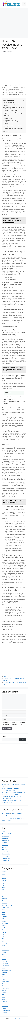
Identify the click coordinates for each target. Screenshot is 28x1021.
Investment (7, 676)
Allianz (3, 876)
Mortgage (4, 972)
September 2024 (6, 833)
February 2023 (6, 854)
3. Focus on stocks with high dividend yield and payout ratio (14, 108)
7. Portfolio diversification (10, 120)
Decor (3, 914)
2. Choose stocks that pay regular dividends (12, 104)
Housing (4, 956)
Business (4, 903)
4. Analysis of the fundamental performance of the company (11, 111)
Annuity (4, 878)
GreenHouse (5, 943)
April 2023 (4, 849)
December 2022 (6, 858)
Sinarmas (4, 990)
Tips (3, 1003)
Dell (3, 918)
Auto (3, 889)
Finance (4, 927)
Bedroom (4, 898)
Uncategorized (6, 1010)
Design (4, 921)
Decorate (4, 916)
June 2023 (5, 845)
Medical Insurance (6, 970)
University (4, 1012)
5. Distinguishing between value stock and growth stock (14, 114)
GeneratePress (18, 1018)
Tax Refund (5, 1001)
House (3, 954)
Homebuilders (5, 950)
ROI (3, 983)
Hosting (4, 952)
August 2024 (5, 836)
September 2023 (6, 838)
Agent (3, 874)
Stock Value (8, 116)
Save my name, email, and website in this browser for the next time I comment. (14, 723)
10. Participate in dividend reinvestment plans (13, 129)
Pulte (3, 979)
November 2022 (6, 860)
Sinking (4, 992)
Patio (3, 974)
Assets (4, 887)
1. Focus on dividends (9, 102)
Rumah (4, 986)
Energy (4, 925)
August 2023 (5, 840)
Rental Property (6, 981)
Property (4, 977)
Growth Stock (9, 118)
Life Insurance (5, 965)
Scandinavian (5, 988)
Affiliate (4, 871)
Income (4, 959)
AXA (3, 896)
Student (4, 999)
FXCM (3, 939)
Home (3, 947)
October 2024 (5, 831)
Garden (4, 941)
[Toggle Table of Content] (23, 100)
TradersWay (5, 1006)
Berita (3, 900)
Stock (11, 676)
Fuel (3, 934)
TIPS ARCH (5, 818)
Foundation (5, 932)
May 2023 (4, 847)
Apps (3, 883)
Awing (3, 894)
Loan (3, 968)
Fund (3, 936)
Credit (3, 912)
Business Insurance (7, 905)
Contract (4, 909)
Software (4, 994)
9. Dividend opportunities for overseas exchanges (13, 125)
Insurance (4, 961)
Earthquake (5, 923)
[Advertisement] (14, 23)
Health (3, 945)
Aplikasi (4, 880)
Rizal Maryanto (6, 813)
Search (4, 736)
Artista (3, 885)
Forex (3, 930)
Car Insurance (5, 907)
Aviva (3, 892)
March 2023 (5, 851)
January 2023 (5, 856)
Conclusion (7, 131)
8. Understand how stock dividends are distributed (13, 122)
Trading (4, 1008)
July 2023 (4, 842)
